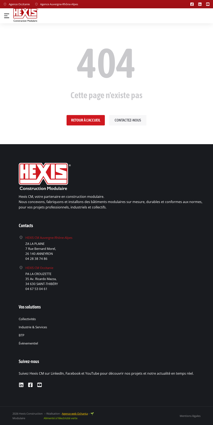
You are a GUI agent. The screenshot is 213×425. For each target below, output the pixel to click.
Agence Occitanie (19, 4)
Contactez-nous (128, 120)
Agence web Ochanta (75, 413)
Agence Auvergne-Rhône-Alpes (59, 4)
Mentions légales (190, 416)
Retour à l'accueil (85, 120)
